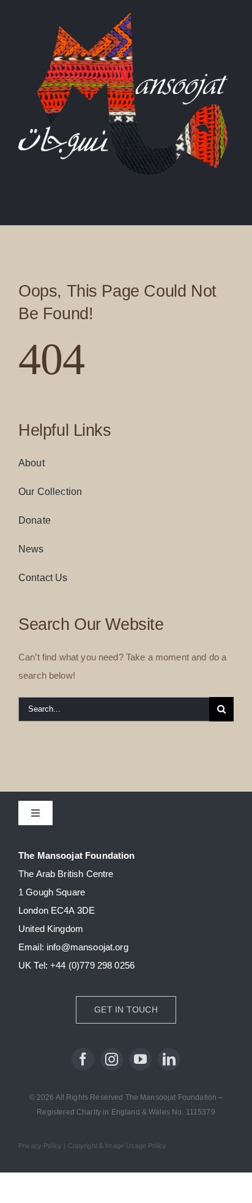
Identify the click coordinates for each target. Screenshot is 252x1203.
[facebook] (83, 1059)
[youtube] (140, 1059)
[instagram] (111, 1059)
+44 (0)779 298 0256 (92, 965)
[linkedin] (169, 1059)
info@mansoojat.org (87, 947)
